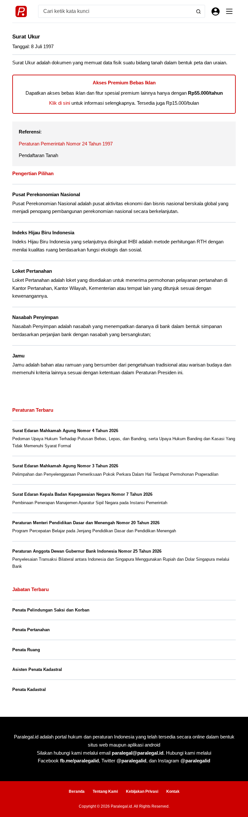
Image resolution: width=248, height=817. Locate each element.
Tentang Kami (105, 791)
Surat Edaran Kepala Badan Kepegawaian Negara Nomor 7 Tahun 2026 (82, 494)
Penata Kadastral (29, 689)
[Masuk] (216, 11)
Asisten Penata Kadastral (37, 669)
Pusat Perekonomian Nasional (46, 194)
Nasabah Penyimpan (35, 317)
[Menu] (229, 11)
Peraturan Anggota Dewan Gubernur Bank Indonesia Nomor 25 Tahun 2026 (86, 551)
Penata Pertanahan (31, 629)
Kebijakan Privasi (142, 791)
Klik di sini (59, 103)
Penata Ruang (26, 649)
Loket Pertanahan (32, 271)
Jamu (18, 355)
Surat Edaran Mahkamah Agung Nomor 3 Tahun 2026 (65, 465)
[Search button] (198, 11)
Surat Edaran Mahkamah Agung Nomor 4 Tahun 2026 (65, 430)
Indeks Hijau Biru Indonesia (43, 232)
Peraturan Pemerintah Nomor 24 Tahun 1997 (66, 143)
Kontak (173, 791)
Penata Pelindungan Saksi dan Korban (50, 610)
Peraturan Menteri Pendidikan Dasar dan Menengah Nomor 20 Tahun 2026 (86, 522)
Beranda (77, 791)
